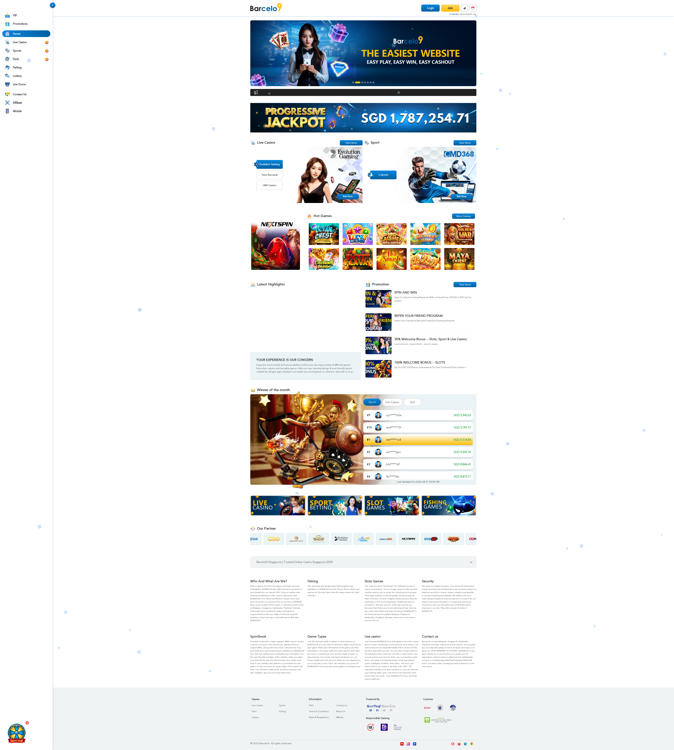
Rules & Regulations (319, 717)
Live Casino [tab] (392, 402)
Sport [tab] (372, 402)
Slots (254, 711)
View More (351, 142)
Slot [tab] (412, 402)
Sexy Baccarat (269, 174)
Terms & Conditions (319, 711)
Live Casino (257, 705)
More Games (463, 216)
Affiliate (339, 717)
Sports (282, 705)
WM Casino (269, 185)
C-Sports (383, 174)
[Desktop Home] (266, 8)
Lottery (255, 717)
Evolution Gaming (270, 164)
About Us (340, 711)
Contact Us (341, 705)
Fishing (282, 711)
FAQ (311, 705)
